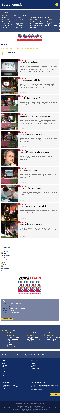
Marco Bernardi (5, 268)
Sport (3, 368)
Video (3, 373)
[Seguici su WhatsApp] (22, 355)
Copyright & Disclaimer (33, 410)
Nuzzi (3, 262)
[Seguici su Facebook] (2, 355)
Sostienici (55, 394)
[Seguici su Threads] (9, 355)
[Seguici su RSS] (34, 355)
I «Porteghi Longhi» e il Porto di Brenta (51, 24)
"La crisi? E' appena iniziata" (29, 62)
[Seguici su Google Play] (42, 355)
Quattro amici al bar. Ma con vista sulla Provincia (33, 339)
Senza (3, 271)
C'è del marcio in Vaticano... (29, 170)
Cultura (4, 366)
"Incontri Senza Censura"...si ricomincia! (33, 206)
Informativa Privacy (14, 410)
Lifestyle (4, 371)
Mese (14, 330)
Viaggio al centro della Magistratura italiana (35, 116)
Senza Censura (5, 255)
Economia (4, 365)
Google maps (5, 388)
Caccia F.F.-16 (14, 310)
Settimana (5, 330)
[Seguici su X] (14, 355)
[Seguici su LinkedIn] (18, 355)
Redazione (34, 365)
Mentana (3, 253)
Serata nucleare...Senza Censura (31, 224)
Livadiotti (4, 260)
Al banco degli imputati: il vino (30, 80)
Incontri (3, 264)
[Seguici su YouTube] (30, 355)
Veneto (14, 15)
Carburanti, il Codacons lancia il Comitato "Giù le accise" (36, 24)
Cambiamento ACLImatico (17, 308)
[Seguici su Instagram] (6, 355)
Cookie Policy (23, 410)
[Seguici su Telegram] (26, 355)
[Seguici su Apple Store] (38, 355)
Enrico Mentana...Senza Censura (31, 134)
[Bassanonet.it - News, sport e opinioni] (30, 4)
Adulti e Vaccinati (14, 312)
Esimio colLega (14, 306)
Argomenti (4, 375)
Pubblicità (33, 366)
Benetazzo (4, 251)
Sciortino (3, 258)
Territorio (4, 370)
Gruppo (33, 363)
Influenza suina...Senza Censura (31, 188)
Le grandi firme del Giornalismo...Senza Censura (36, 152)
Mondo (23, 15)
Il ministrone (13, 315)
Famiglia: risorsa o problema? (30, 98)
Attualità (23, 60)
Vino (2, 266)
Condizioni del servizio (45, 410)
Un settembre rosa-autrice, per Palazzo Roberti (7, 24)
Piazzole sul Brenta (15, 303)
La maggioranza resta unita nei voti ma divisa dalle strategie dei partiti (14, 341)
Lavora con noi (35, 368)
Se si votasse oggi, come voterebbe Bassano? (20, 24)
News (3, 363)
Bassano (4, 15)
